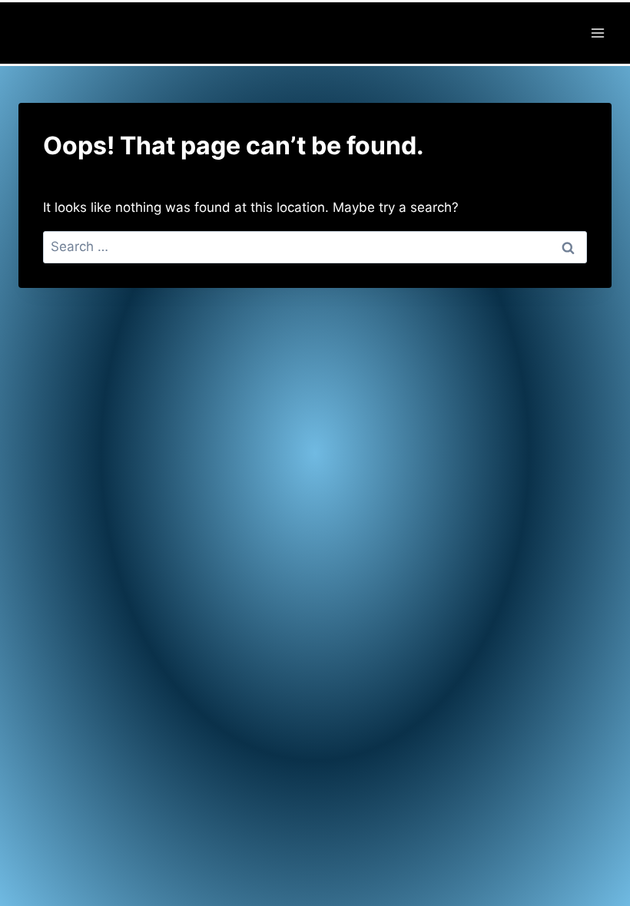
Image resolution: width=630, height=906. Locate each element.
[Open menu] (597, 33)
